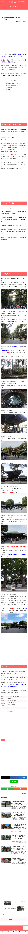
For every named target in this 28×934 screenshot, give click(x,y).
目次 (12, 80)
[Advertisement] (14, 37)
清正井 (4, 741)
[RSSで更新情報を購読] (20, 789)
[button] (25, 468)
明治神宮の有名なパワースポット (14, 83)
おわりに (9, 89)
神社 (3, 739)
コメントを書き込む (14, 919)
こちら (2, 151)
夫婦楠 (15, 739)
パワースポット (9, 739)
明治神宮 (20, 739)
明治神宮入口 (10, 87)
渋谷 (8, 741)
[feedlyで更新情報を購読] (7, 789)
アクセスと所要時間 (11, 85)
